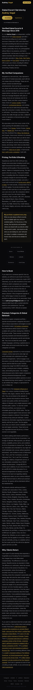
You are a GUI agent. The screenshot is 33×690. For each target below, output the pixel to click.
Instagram (6, 678)
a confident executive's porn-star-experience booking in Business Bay (15, 648)
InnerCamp (22, 262)
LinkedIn (21, 257)
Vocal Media (20, 251)
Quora (10, 251)
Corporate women (7, 351)
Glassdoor (26, 678)
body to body (6, 60)
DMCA (12, 684)
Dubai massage (16, 36)
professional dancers (15, 105)
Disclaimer (20, 681)
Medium (12, 257)
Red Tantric (26, 58)
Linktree (20, 678)
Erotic (21, 58)
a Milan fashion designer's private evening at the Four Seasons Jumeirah (16, 660)
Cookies (17, 684)
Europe (14, 128)
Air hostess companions (21, 326)
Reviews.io (11, 262)
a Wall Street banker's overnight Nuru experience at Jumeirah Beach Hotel (15, 629)
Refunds (27, 681)
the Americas (25, 133)
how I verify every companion (11, 152)
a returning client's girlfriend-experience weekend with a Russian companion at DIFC (15, 643)
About (5, 681)
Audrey (7, 3)
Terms (15, 681)
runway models (16, 103)
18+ (21, 684)
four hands (16, 60)
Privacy (10, 681)
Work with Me (27, 2)
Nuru (17, 58)
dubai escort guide (14, 150)
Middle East (10, 130)
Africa (19, 133)
